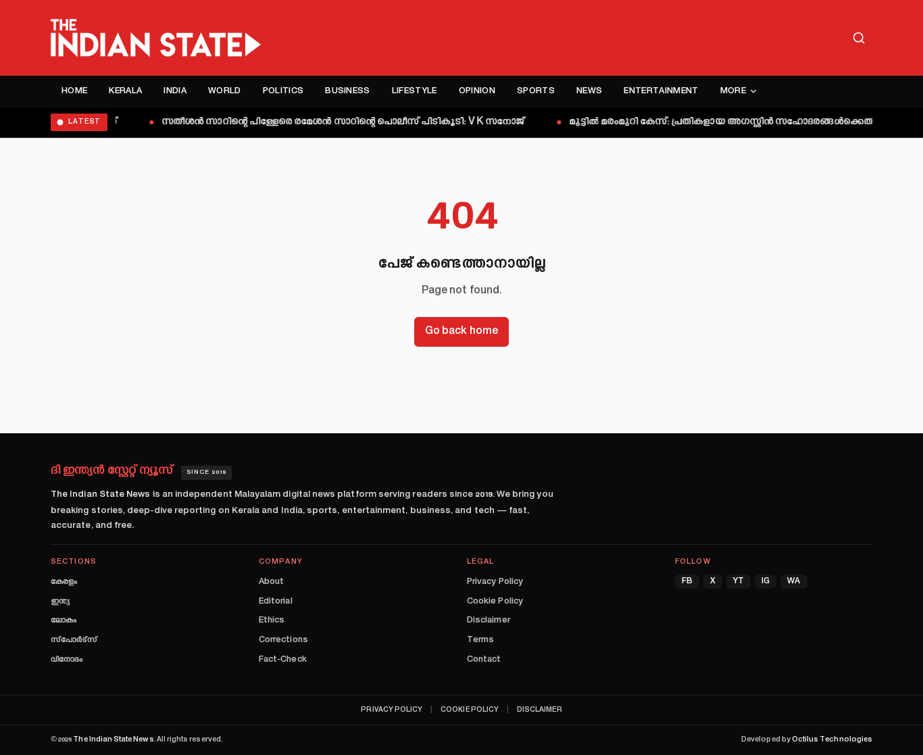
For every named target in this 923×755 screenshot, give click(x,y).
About (271, 582)
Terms (480, 640)
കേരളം (64, 582)
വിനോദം (66, 659)
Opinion (477, 91)
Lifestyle (414, 91)
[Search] (858, 37)
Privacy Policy (495, 582)
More (733, 91)
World (224, 91)
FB (687, 581)
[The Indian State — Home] (156, 38)
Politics (283, 91)
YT (738, 581)
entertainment (661, 91)
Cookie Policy (495, 601)
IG (766, 581)
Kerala (125, 91)
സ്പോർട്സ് (74, 640)
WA (793, 581)
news (589, 91)
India (175, 91)
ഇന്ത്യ (60, 601)
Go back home (461, 331)
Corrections (283, 640)
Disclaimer (488, 620)
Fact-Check (283, 659)
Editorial (276, 601)
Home (74, 91)
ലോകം (63, 620)
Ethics (271, 620)
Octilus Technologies (832, 740)
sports (536, 91)
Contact (484, 659)
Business (347, 91)
